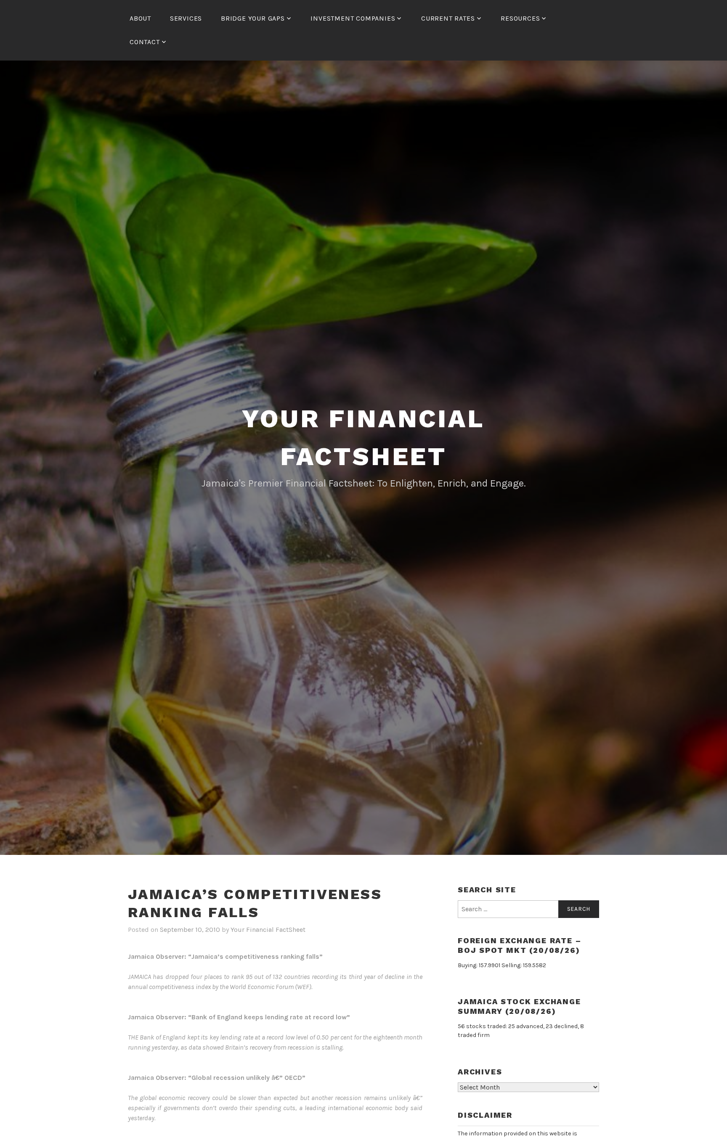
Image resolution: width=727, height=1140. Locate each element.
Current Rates (448, 18)
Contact (145, 42)
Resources (520, 18)
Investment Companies (352, 18)
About (140, 18)
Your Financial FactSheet (268, 930)
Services (186, 18)
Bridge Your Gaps (253, 18)
